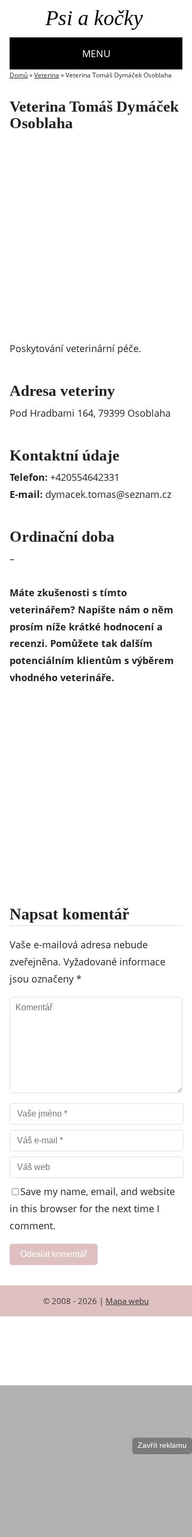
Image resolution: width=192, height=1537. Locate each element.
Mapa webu (127, 1301)
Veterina (46, 75)
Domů (19, 75)
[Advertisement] (96, 239)
